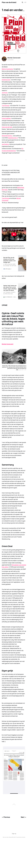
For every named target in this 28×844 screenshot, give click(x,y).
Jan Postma (5, 144)
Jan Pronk (5, 93)
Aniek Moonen (6, 80)
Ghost (23, 837)
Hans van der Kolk (7, 127)
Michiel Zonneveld (13, 58)
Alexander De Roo (7, 136)
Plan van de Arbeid (9, 2)
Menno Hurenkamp (7, 69)
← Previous (6, 817)
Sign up (14, 833)
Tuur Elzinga (5, 105)
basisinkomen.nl (13, 138)
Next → (23, 817)
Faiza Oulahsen (6, 118)
